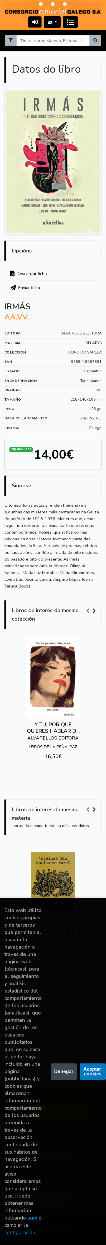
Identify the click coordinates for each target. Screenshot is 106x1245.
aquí (32, 1218)
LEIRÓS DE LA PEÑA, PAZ (53, 747)
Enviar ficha (28, 288)
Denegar (63, 1071)
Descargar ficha (31, 273)
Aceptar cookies (92, 1071)
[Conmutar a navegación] (70, 22)
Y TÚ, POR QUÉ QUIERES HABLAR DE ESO (53, 731)
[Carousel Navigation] (91, 610)
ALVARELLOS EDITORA (81, 333)
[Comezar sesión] (35, 21)
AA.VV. (16, 317)
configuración (19, 1232)
